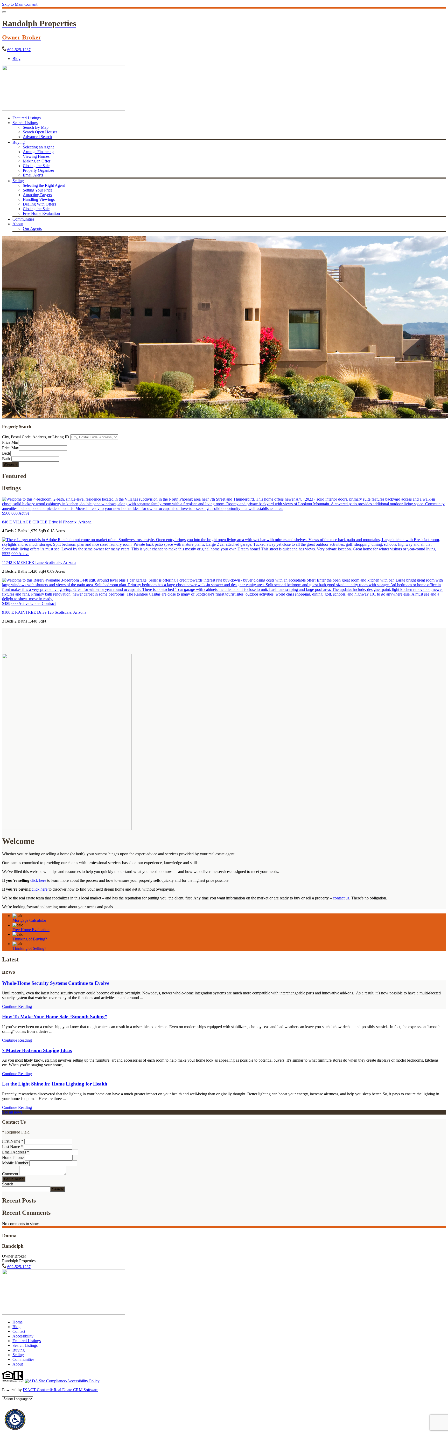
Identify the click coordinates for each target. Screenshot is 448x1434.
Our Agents (32, 228)
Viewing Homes (36, 156)
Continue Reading (17, 1006)
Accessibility (22, 1336)
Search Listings (25, 122)
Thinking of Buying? (29, 939)
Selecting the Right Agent (44, 185)
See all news (12, 1112)
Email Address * (15, 1152)
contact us (341, 898)
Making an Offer (36, 161)
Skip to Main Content (19, 4)
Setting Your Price (37, 190)
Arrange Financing (38, 151)
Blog (16, 1326)
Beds (6, 453)
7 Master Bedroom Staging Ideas (37, 1050)
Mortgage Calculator (29, 920)
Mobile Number (15, 1163)
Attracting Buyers (37, 195)
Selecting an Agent (38, 147)
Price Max (10, 448)
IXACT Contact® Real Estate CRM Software (60, 1390)
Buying (18, 142)
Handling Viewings (39, 199)
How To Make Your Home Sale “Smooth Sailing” (54, 1016)
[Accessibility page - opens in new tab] (62, 1381)
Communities (23, 219)
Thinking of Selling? (29, 948)
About (17, 224)
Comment (10, 1174)
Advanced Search (37, 136)
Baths (6, 458)
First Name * (12, 1141)
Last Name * (12, 1146)
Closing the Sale (36, 165)
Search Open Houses (40, 132)
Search (7, 1184)
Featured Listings (26, 118)
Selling (18, 181)
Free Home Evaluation (41, 213)
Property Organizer (38, 170)
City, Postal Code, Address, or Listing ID (35, 437)
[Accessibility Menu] (15, 1419)
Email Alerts (33, 175)
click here (38, 880)
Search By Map (35, 127)
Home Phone (13, 1157)
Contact (18, 1331)
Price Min (10, 442)
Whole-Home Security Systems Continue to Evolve (55, 983)
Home (17, 1322)
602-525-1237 (19, 49)
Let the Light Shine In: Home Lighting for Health (54, 1084)
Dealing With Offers (39, 204)
